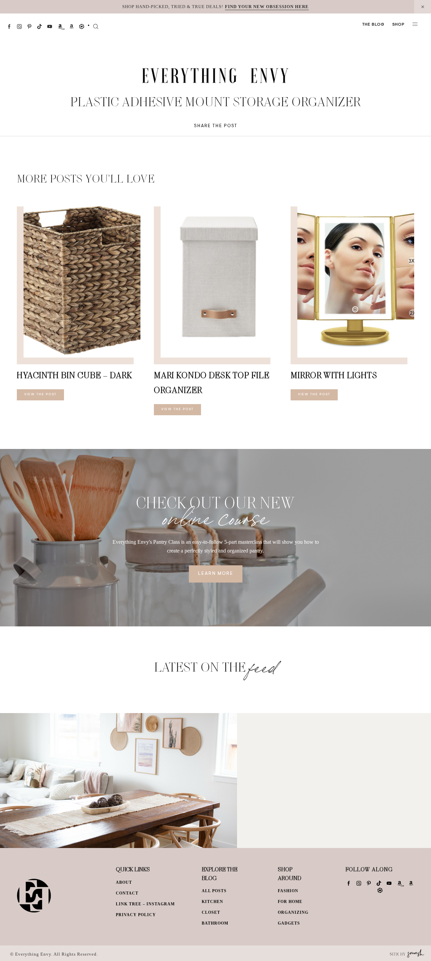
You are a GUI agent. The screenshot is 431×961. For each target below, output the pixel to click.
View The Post (40, 394)
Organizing (293, 912)
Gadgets (289, 923)
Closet (211, 912)
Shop (398, 25)
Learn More (215, 573)
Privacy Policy (136, 914)
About (124, 882)
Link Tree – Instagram (145, 904)
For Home (290, 901)
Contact (127, 893)
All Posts (214, 890)
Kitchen (212, 901)
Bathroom (215, 923)
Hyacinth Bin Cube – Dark (74, 375)
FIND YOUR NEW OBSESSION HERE (267, 6)
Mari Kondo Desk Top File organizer (211, 382)
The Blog (373, 25)
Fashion (288, 890)
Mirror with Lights (334, 375)
